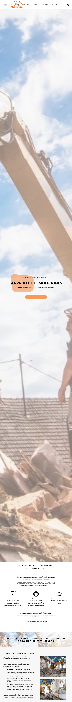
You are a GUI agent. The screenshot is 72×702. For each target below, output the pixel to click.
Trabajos (45, 4)
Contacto (54, 4)
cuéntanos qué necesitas (37, 296)
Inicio (17, 4)
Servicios (36, 4)
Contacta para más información (37, 621)
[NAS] (68, 4)
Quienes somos (26, 4)
